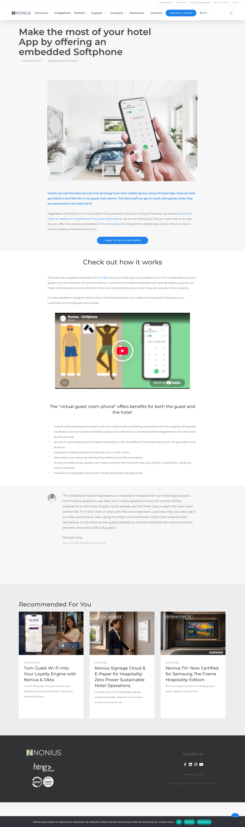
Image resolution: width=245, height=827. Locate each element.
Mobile (52, 60)
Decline (189, 821)
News (62, 60)
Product (72, 60)
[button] (122, 240)
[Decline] (240, 822)
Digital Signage (108, 616)
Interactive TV (178, 616)
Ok (179, 821)
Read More (204, 821)
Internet (32, 616)
